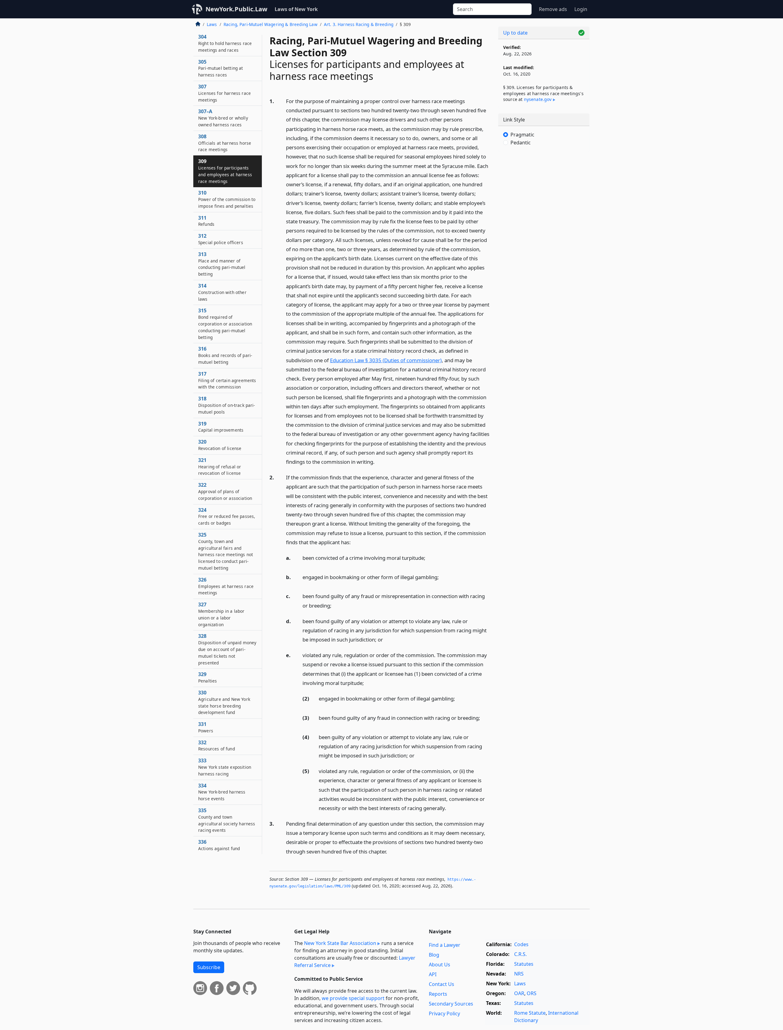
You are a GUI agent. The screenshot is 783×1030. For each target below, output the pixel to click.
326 (226, 586)
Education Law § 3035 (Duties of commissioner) (386, 360)
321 (219, 466)
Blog (434, 954)
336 (219, 845)
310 (226, 199)
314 (222, 292)
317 (227, 380)
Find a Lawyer (444, 945)
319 (220, 426)
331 (205, 727)
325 (225, 551)
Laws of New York (296, 9)
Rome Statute (530, 1013)
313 (222, 264)
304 (225, 43)
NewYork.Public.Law (236, 9)
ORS (531, 993)
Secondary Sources (451, 1003)
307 (224, 93)
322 (225, 491)
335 (226, 820)
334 (221, 792)
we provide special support (353, 998)
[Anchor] (378, 461)
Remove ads (553, 9)
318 (226, 405)
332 (216, 745)
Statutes (523, 964)
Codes (521, 944)
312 (220, 238)
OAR (519, 993)
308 (224, 143)
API (432, 974)
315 (225, 323)
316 (225, 355)
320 (219, 444)
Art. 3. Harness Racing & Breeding (358, 24)
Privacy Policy (444, 1013)
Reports (438, 994)
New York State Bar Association (340, 943)
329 (207, 677)
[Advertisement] (544, 252)
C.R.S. (520, 954)
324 (226, 516)
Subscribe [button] (208, 967)
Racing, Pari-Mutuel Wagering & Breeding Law (270, 24)
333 (224, 767)
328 (227, 649)
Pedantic (520, 142)
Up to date (515, 32)
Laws (212, 24)
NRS (519, 973)
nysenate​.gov (538, 99)
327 (221, 614)
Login (580, 9)
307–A (223, 118)
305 (220, 68)
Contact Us (441, 984)
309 (225, 171)
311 (206, 220)
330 (224, 702)
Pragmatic (522, 134)
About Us (439, 964)
